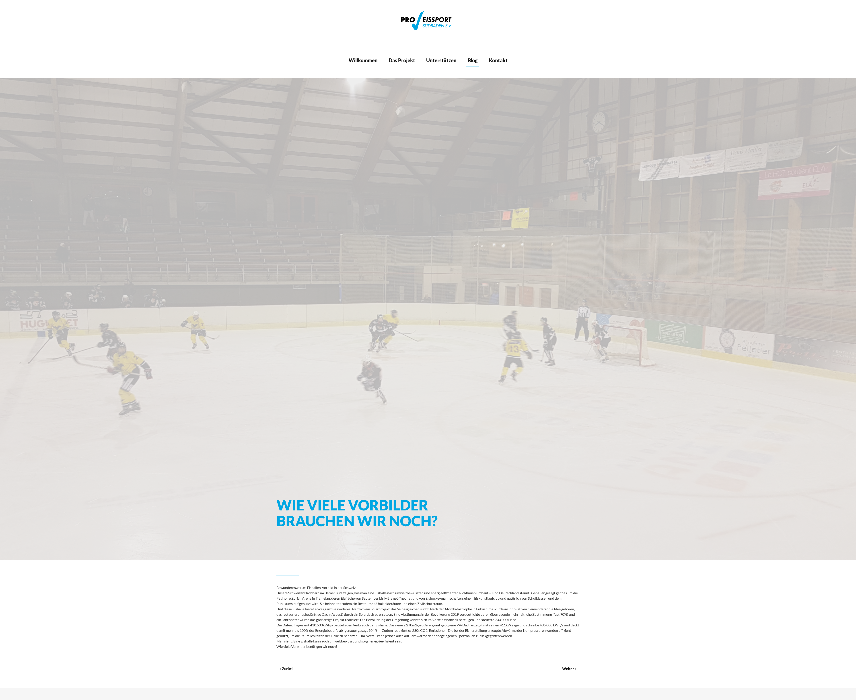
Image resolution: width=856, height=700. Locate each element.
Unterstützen (441, 60)
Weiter (568, 669)
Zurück (287, 669)
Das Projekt (402, 60)
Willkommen (363, 60)
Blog (473, 60)
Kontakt (498, 60)
